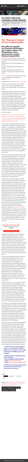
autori (3, 387)
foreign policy (5, 390)
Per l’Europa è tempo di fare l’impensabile (13, 41)
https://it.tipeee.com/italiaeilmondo (17, 362)
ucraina (6, 385)
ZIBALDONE (12, 390)
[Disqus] (14, 409)
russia (18, 383)
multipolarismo (5, 383)
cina (8, 382)
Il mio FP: (4, 75)
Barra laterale (21, 6)
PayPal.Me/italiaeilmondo (15, 360)
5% (7, 127)
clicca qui (8, 79)
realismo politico (13, 383)
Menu (5, 6)
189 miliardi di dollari (18, 207)
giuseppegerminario (15, 23)
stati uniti (22, 383)
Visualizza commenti (20, 81)
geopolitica (21, 382)
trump (3, 385)
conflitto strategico (14, 382)
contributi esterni (10, 387)
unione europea (12, 385)
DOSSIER (18, 387)
